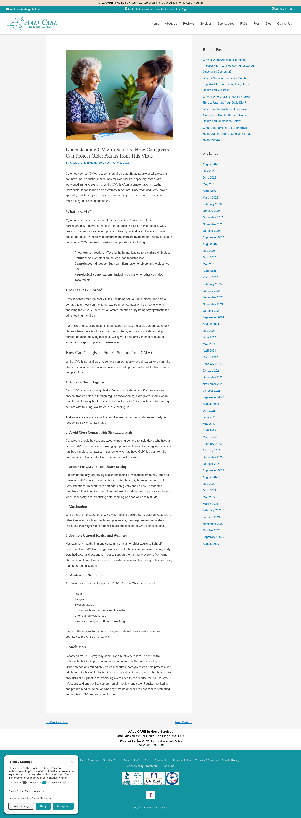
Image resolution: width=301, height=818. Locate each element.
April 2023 (209, 430)
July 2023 (209, 410)
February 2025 (212, 284)
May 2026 (209, 184)
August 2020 (211, 543)
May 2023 (209, 424)
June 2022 (209, 490)
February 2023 (212, 444)
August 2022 (211, 477)
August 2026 (211, 164)
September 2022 (213, 470)
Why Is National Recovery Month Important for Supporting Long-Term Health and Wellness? (226, 84)
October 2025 (211, 231)
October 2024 (211, 310)
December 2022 (213, 457)
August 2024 (211, 324)
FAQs (137, 760)
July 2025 (209, 251)
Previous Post (57, 722)
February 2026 (212, 204)
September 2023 (213, 397)
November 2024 (213, 304)
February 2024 (212, 364)
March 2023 (210, 437)
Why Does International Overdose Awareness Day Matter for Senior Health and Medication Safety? (225, 115)
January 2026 (211, 211)
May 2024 (209, 344)
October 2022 (211, 464)
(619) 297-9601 (285, 9)
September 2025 (213, 237)
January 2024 (211, 370)
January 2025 (211, 290)
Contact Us (161, 760)
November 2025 (213, 224)
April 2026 (209, 190)
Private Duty (160, 807)
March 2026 (210, 197)
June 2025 (209, 257)
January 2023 (211, 450)
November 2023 (213, 384)
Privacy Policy (182, 760)
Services (93, 760)
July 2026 (209, 171)
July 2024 (209, 330)
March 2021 (210, 503)
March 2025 (210, 277)
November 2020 (213, 523)
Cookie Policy (230, 760)
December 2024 (213, 297)
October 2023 (211, 390)
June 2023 (209, 417)
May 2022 (209, 497)
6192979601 (156, 745)
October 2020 (211, 530)
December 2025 (213, 217)
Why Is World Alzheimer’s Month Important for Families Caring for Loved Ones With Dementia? (228, 65)
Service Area (111, 760)
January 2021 (211, 517)
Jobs (127, 760)
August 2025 (211, 244)
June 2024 (209, 337)
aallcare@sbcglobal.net (25, 9)
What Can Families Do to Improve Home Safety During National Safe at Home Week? (227, 133)
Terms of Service (206, 760)
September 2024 (213, 317)
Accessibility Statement (142, 766)
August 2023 (211, 404)
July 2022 (209, 483)
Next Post (183, 722)
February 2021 (212, 510)
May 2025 (209, 264)
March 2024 (210, 357)
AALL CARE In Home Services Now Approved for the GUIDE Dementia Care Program (150, 2)
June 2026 (209, 177)
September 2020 (213, 537)
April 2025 (209, 270)
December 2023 (213, 377)
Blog (147, 760)
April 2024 (209, 350)
